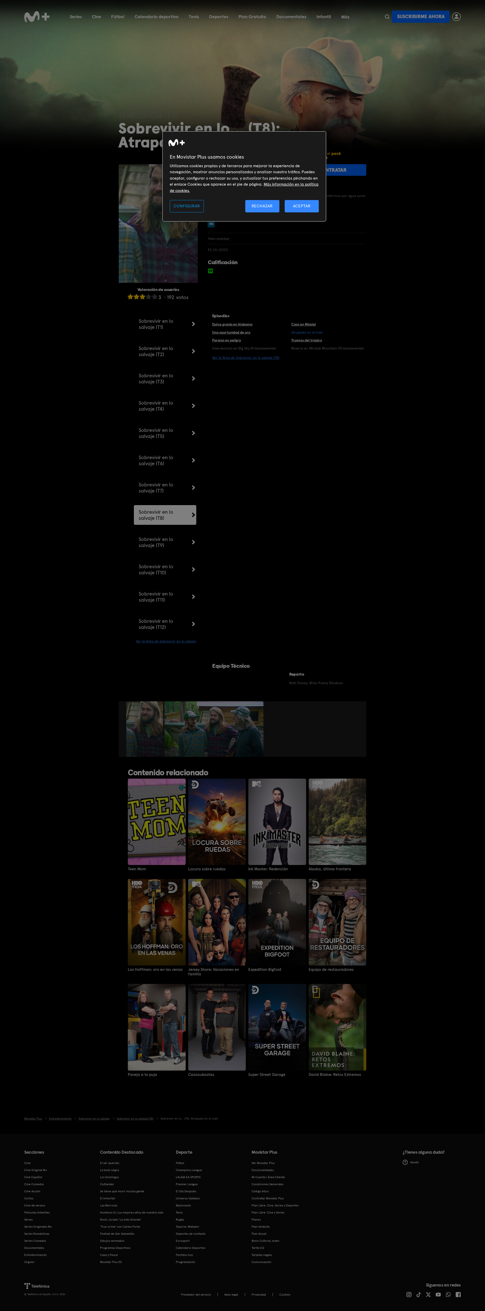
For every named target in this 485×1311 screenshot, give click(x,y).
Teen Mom (137, 869)
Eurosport (182, 1241)
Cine (96, 16)
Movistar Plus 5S (111, 1262)
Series (76, 16)
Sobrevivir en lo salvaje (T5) (156, 433)
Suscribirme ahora (421, 16)
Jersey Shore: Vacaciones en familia (213, 971)
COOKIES (284, 1294)
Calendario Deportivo (190, 1248)
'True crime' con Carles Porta (120, 1226)
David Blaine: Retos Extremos (335, 1074)
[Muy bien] (154, 296)
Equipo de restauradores (331, 969)
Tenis (194, 16)
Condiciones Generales (267, 1184)
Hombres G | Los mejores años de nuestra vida (131, 1212)
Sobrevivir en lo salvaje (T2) (156, 351)
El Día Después (186, 1191)
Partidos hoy (184, 1255)
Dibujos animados (112, 1241)
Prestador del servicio (196, 1294)
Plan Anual (259, 1233)
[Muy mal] (130, 296)
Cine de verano (34, 1205)
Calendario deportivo (157, 16)
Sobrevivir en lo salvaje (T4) (156, 406)
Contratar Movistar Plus (268, 1198)
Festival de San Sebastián (117, 1233)
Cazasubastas (201, 1074)
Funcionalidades (263, 1170)
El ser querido (109, 1163)
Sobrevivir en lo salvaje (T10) (156, 569)
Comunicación (261, 1262)
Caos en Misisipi (303, 324)
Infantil (324, 16)
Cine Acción (32, 1191)
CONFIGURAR (187, 206)
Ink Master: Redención (268, 869)
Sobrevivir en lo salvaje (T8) (156, 515)
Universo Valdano (188, 1198)
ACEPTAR (302, 206)
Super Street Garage (266, 1074)
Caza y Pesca (109, 1255)
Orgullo (29, 1262)
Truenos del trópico (306, 340)
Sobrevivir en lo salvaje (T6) (156, 460)
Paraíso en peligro (226, 340)
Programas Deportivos (115, 1248)
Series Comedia (35, 1241)
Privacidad (259, 1294)
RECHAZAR (262, 206)
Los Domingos (109, 1177)
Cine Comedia (34, 1184)
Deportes (218, 16)
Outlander (107, 1184)
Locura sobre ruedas (207, 869)
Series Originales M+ (38, 1226)
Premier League (187, 1184)
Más (345, 16)
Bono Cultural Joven (265, 1241)
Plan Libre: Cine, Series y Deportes (275, 1205)
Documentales (291, 16)
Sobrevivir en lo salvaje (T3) (156, 379)
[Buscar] (387, 16)
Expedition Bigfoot (264, 969)
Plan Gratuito (252, 16)
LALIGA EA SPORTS (188, 1177)
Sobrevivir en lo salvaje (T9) (156, 542)
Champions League (189, 1170)
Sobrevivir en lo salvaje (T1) (156, 324)
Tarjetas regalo (262, 1255)
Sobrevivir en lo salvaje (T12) (156, 624)
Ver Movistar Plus (263, 1163)
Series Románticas (36, 1233)
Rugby (180, 1219)
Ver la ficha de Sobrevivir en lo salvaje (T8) (245, 358)
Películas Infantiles (37, 1212)
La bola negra (109, 1170)
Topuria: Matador (187, 1226)
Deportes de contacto (191, 1233)
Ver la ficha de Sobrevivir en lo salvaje (166, 641)
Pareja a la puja (142, 1074)
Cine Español (33, 1177)
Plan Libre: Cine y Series (268, 1212)
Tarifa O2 (258, 1248)
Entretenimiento (35, 1255)
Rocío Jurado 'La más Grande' (120, 1219)
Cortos (28, 1198)
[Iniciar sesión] (456, 16)
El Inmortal (107, 1198)
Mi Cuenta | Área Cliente (268, 1177)
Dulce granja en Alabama (232, 324)
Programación (185, 1262)
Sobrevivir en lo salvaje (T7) (156, 488)
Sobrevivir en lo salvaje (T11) (156, 597)
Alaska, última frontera (330, 869)
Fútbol (118, 16)
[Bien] (148, 296)
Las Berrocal (108, 1205)
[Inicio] (37, 16)
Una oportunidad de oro (231, 332)
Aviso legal (231, 1294)
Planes (256, 1219)
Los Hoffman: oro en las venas (155, 969)
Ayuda (414, 1162)
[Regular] (142, 296)
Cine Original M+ (35, 1170)
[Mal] (136, 296)
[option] (145, 729)
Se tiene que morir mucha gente (122, 1191)
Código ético (260, 1191)
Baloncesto (183, 1205)
